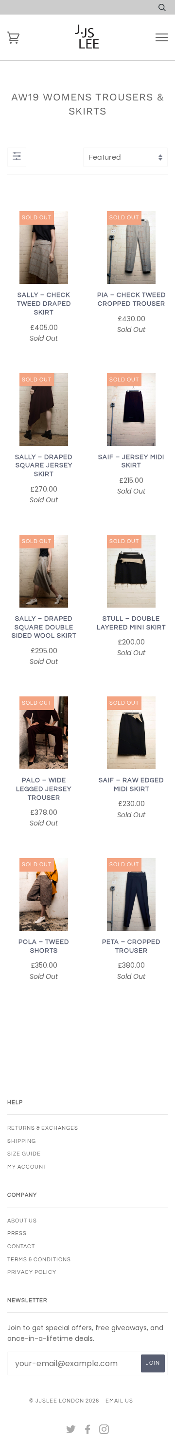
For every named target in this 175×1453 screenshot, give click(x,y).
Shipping (21, 1141)
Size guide (24, 1153)
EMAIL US (119, 1400)
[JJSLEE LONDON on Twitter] (71, 1431)
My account (27, 1167)
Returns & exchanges (42, 1128)
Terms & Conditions (39, 1259)
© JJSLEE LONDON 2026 (64, 1400)
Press (17, 1233)
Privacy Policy (31, 1272)
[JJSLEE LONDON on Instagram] (104, 1431)
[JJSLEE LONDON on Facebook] (88, 1431)
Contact (21, 1246)
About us (22, 1220)
